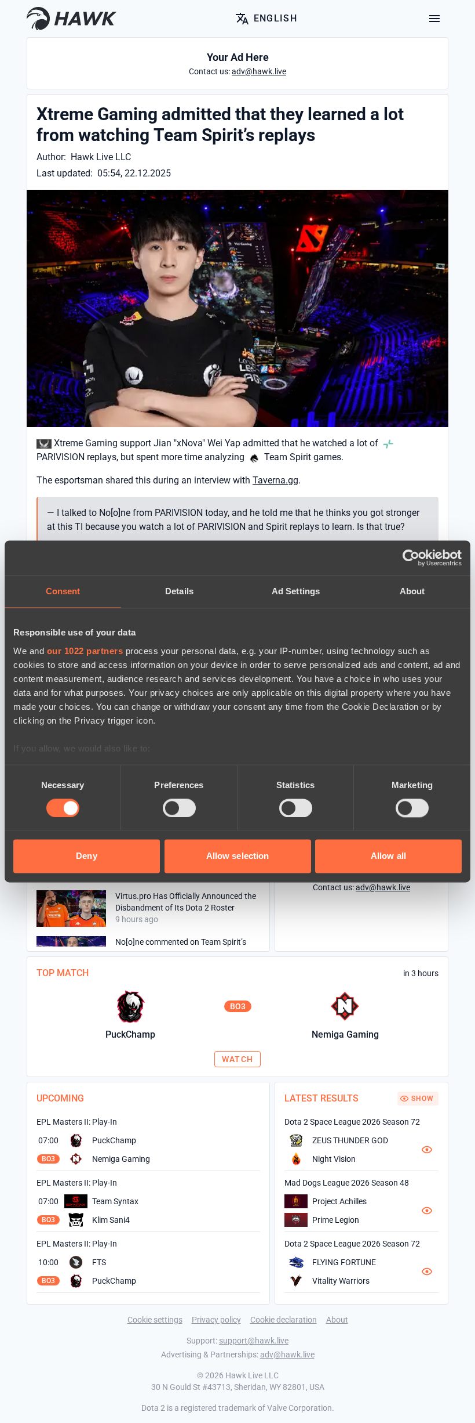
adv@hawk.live (287, 1354)
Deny (86, 856)
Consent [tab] (63, 591)
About (337, 1319)
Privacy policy (216, 1319)
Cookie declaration (283, 1319)
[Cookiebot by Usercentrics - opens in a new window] (411, 557)
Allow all (388, 856)
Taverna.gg (275, 480)
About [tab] (412, 591)
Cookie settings (154, 1319)
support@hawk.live (253, 1340)
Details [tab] (179, 591)
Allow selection (237, 856)
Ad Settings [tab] (296, 591)
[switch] (179, 808)
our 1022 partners (85, 651)
